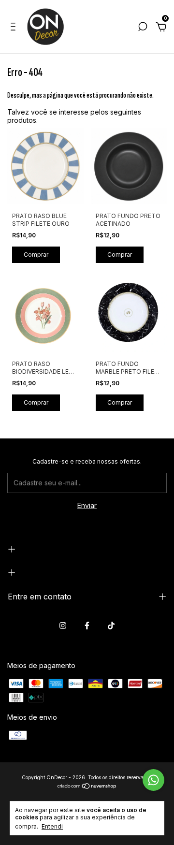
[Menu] (14, 28)
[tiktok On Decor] (111, 625)
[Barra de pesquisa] (142, 28)
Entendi (52, 826)
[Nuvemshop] (87, 787)
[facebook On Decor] (87, 625)
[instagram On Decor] (63, 625)
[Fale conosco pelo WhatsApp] (153, 780)
